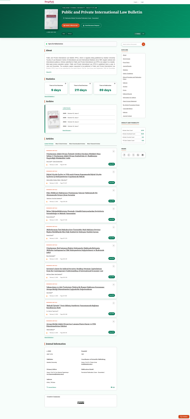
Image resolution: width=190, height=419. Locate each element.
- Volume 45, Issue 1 (71, 117)
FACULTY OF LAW (91, 7)
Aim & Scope (126, 59)
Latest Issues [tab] (66, 108)
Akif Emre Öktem (50, 274)
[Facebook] (124, 155)
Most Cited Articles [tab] (61, 143)
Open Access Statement (129, 101)
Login (142, 2)
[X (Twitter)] (133, 155)
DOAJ (64, 33)
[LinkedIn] (138, 155)
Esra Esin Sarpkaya (56, 198)
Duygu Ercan (49, 235)
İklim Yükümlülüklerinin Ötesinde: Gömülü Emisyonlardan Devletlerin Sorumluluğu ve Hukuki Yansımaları (75, 212)
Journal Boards (127, 66)
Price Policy (126, 62)
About (124, 55)
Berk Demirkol (58, 274)
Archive (125, 86)
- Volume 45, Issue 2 (71, 113)
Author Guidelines (128, 73)
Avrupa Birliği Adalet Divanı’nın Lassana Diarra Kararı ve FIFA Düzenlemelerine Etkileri (71, 325)
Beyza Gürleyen (50, 216)
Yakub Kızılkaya (50, 329)
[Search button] (143, 44)
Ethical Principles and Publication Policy (132, 78)
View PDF (111, 164)
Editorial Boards (127, 94)
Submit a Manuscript (71, 25)
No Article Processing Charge (131, 105)
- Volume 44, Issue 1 (71, 126)
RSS (114, 387)
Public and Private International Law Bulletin (102, 12)
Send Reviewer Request (92, 25)
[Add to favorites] (113, 151)
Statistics (125, 70)
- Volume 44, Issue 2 (71, 122)
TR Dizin (70, 33)
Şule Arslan (49, 292)
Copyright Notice (127, 108)
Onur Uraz (48, 161)
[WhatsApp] (129, 155)
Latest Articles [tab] (49, 143)
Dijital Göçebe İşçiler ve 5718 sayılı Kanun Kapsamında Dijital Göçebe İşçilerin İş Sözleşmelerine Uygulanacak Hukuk (74, 176)
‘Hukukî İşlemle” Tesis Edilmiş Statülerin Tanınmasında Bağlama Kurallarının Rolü (72, 307)
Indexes (125, 83)
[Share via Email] (142, 155)
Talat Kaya (49, 198)
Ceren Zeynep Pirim (57, 161)
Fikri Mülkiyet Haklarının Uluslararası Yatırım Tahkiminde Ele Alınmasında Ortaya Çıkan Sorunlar (72, 194)
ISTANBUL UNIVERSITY (77, 7)
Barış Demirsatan (50, 256)
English (135, 2)
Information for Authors (129, 97)
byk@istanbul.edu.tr (86, 364)
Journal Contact (127, 116)
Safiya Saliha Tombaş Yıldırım (53, 180)
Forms (124, 90)
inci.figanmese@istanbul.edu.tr (55, 374)
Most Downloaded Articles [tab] (77, 143)
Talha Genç (63, 180)
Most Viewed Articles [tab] (93, 143)
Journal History (52, 387)
